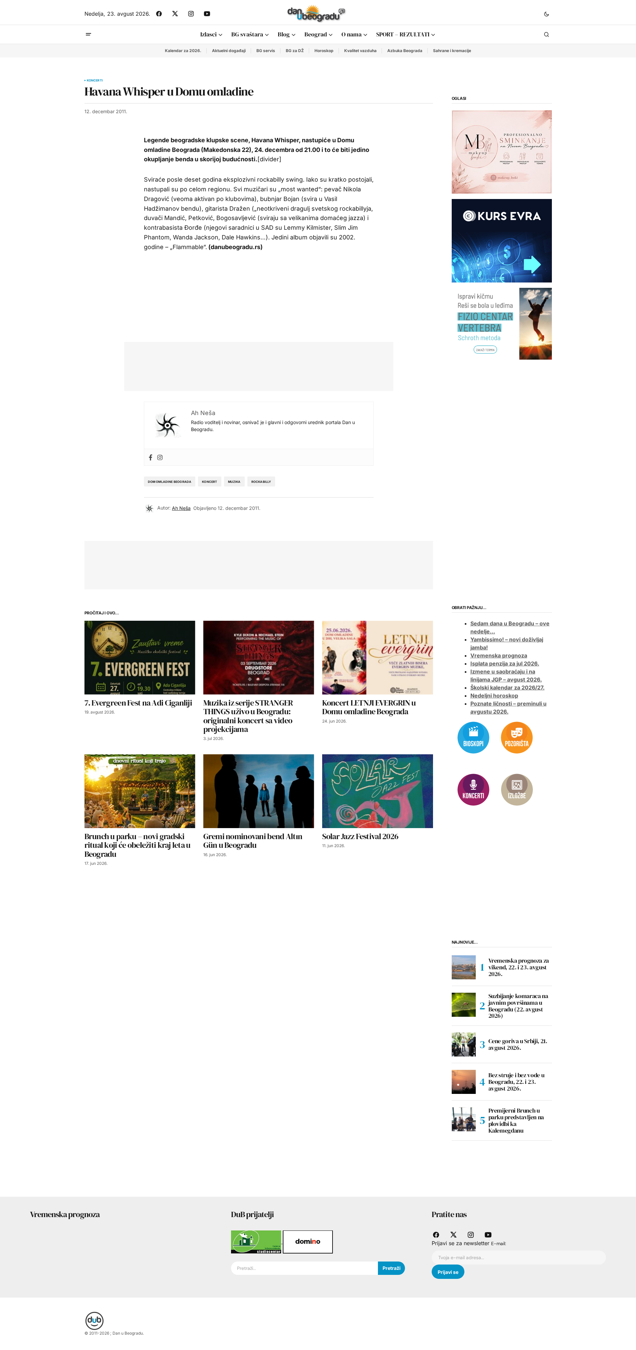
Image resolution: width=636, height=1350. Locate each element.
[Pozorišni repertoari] (517, 737)
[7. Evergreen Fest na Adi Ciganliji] (139, 658)
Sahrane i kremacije (452, 50)
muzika (234, 482)
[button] (546, 14)
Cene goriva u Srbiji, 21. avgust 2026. (517, 1044)
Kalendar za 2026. (183, 50)
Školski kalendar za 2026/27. (507, 687)
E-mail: (498, 1243)
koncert (209, 482)
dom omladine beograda (170, 482)
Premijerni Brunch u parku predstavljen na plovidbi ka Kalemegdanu (516, 1120)
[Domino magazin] (308, 1241)
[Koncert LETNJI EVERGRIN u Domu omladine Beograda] (377, 658)
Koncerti (95, 80)
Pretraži (392, 1268)
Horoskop (324, 50)
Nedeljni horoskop (494, 695)
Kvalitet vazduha (360, 50)
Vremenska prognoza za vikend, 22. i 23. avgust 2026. (518, 967)
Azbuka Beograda (404, 50)
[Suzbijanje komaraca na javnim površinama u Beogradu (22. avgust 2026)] (464, 1005)
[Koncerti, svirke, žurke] (473, 789)
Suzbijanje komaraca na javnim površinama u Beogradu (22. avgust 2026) (518, 1006)
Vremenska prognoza (498, 655)
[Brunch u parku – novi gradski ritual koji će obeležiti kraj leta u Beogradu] (139, 791)
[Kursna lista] (502, 151)
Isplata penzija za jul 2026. (504, 663)
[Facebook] (151, 457)
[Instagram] (160, 457)
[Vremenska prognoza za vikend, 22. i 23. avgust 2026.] (464, 967)
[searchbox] (304, 1268)
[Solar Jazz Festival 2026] (377, 791)
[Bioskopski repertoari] (473, 737)
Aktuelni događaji (229, 50)
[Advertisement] (253, 365)
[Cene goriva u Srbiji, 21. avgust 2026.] (464, 1044)
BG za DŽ (295, 50)
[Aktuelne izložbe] (517, 789)
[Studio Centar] (257, 1241)
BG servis (265, 50)
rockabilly (261, 482)
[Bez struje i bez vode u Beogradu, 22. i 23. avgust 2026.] (464, 1082)
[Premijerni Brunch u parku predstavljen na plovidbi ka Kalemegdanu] (464, 1119)
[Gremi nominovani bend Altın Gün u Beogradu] (258, 791)
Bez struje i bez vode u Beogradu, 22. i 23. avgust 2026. (516, 1082)
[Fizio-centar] (502, 323)
